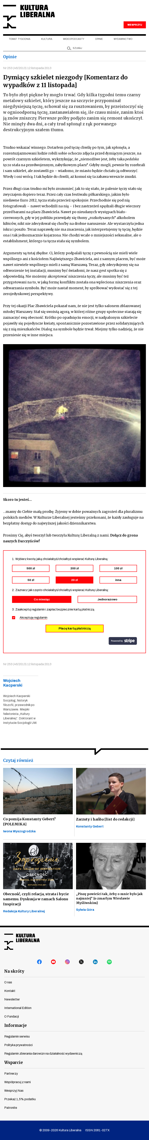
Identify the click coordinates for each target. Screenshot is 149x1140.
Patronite (10, 1107)
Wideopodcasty (73, 39)
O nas (8, 982)
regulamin (40, 617)
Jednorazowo (107, 599)
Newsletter (12, 999)
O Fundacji (11, 1016)
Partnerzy (11, 1073)
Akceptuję (33, 617)
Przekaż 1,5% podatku (20, 1099)
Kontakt (9, 990)
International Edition (17, 1008)
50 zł (31, 580)
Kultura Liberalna (29, 16)
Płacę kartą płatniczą (75, 628)
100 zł (118, 568)
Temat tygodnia (19, 39)
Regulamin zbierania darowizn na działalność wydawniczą (43, 1053)
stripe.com (123, 641)
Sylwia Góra (85, 909)
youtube (53, 962)
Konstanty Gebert (90, 826)
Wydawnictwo (123, 39)
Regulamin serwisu (17, 1036)
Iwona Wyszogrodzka (19, 831)
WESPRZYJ (134, 24)
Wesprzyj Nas (13, 1090)
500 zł (31, 568)
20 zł (74, 580)
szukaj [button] (77, 48)
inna (118, 580)
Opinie (99, 39)
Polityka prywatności (18, 1045)
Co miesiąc (42, 599)
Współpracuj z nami (17, 1082)
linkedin (95, 962)
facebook (39, 962)
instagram (67, 962)
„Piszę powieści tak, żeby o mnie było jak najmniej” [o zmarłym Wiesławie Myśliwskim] (109, 898)
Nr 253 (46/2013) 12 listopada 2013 (27, 68)
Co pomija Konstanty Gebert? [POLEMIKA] (29, 821)
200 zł (74, 568)
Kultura (46, 39)
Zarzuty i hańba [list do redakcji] (105, 819)
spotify (109, 962)
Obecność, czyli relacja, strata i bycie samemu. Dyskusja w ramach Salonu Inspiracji (36, 899)
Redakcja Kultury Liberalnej (24, 911)
